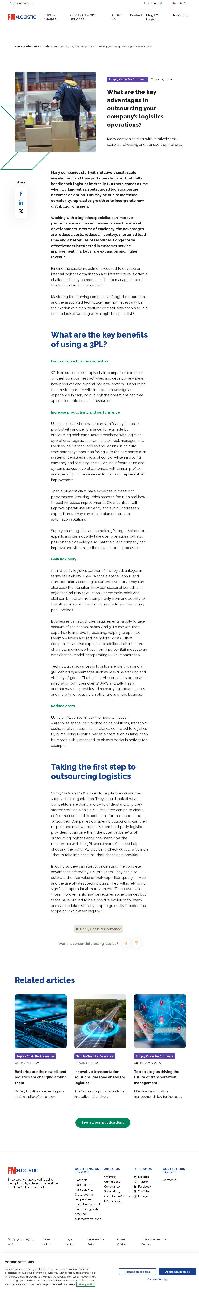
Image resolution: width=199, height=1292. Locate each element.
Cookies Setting (157, 1279)
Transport (81, 1180)
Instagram (144, 1196)
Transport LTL (83, 1184)
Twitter (143, 1181)
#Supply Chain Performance (98, 929)
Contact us (169, 1180)
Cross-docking (84, 1194)
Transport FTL (84, 1189)
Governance (112, 1186)
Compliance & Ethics (117, 1196)
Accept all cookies (177, 1271)
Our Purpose (112, 1181)
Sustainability (112, 1191)
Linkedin (143, 1176)
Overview (110, 1176)
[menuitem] (55, 17)
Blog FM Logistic (38, 46)
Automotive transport (88, 1218)
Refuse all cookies (137, 1271)
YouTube (144, 1191)
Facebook (144, 1186)
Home (19, 46)
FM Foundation (113, 1201)
